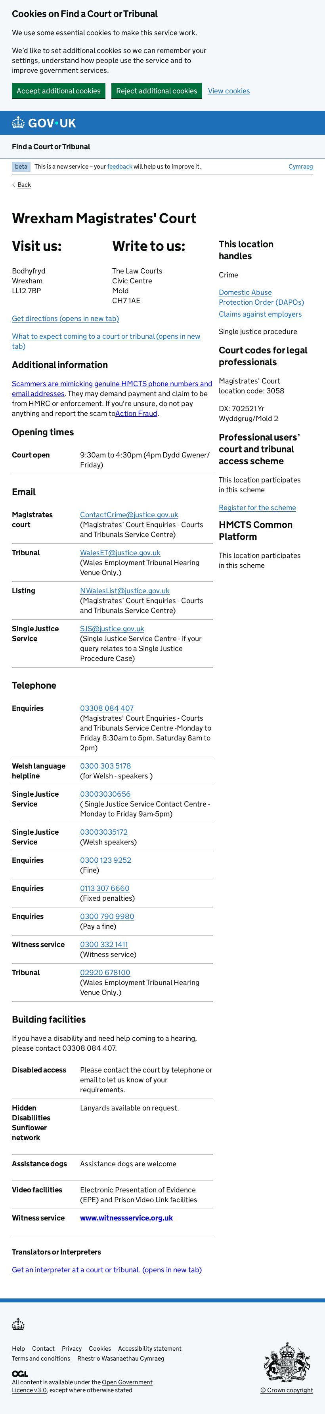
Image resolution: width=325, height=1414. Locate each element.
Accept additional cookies (59, 90)
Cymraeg (301, 166)
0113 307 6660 (105, 888)
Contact (43, 1348)
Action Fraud (136, 413)
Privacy (72, 1348)
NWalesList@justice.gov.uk (125, 590)
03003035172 (104, 832)
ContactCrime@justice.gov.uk (129, 514)
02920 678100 (105, 972)
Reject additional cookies (156, 90)
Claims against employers (260, 314)
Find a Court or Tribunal (51, 146)
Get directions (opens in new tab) (65, 318)
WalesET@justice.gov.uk (120, 552)
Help (18, 1348)
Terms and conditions (41, 1358)
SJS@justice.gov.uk (112, 628)
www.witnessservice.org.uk (126, 1217)
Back (24, 184)
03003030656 (105, 794)
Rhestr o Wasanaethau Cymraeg (120, 1358)
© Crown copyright (286, 1390)
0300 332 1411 (104, 944)
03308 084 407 (107, 708)
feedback (119, 166)
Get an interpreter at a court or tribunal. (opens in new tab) (107, 1269)
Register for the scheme (257, 507)
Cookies (100, 1348)
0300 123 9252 (105, 860)
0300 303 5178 (105, 766)
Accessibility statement (150, 1348)
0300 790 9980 (107, 916)
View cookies (229, 91)
